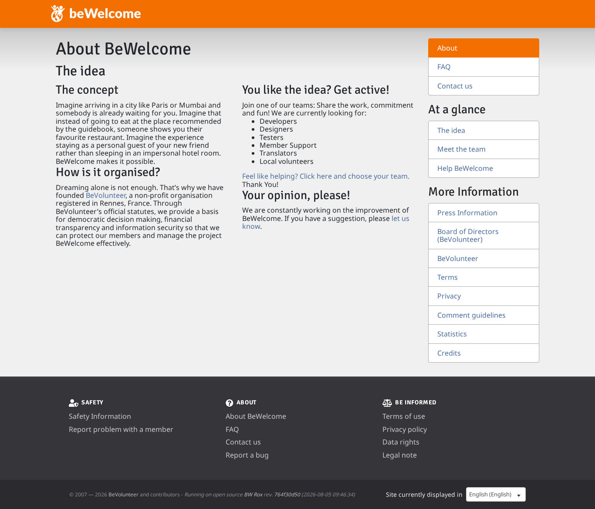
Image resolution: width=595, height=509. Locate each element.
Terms (447, 277)
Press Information (467, 212)
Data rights (400, 442)
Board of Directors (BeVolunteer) (468, 235)
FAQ (444, 66)
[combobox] (496, 494)
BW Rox (253, 494)
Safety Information (100, 416)
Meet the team (461, 149)
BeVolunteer (105, 195)
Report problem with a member (121, 429)
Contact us (455, 86)
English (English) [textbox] (490, 494)
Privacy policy (404, 429)
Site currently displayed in (424, 494)
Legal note (399, 455)
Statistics (452, 334)
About (447, 48)
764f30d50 (287, 494)
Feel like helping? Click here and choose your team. (325, 176)
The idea (451, 130)
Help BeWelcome (465, 168)
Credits (449, 353)
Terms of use (403, 416)
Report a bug (247, 455)
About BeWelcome (256, 416)
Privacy (449, 296)
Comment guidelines (471, 315)
